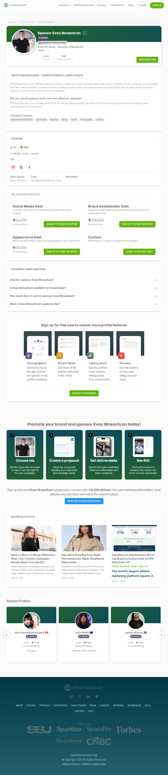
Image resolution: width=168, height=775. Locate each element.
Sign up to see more (84, 393)
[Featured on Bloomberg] (69, 741)
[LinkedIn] (88, 696)
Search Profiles (26, 22)
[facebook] (29, 167)
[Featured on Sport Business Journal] (39, 729)
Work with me (147, 59)
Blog (148, 705)
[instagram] (13, 167)
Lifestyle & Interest (21, 115)
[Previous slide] (6, 635)
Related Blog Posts (23, 517)
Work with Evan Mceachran (84, 501)
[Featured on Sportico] (69, 729)
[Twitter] (80, 696)
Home (12, 22)
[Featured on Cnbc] (99, 741)
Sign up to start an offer (61, 224)
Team (34, 176)
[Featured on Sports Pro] (99, 729)
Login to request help (139, 251)
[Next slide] (161, 635)
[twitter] (21, 167)
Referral (118, 705)
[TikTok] (97, 696)
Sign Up (157, 5)
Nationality (72, 176)
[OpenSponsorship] (20, 5)
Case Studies (78, 705)
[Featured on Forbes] (128, 729)
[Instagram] (71, 696)
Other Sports (17, 176)
